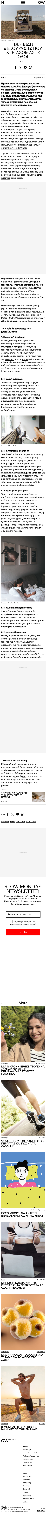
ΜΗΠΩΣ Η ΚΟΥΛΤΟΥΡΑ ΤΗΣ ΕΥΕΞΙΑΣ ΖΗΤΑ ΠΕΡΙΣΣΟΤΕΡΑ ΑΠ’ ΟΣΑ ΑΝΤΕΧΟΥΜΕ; (22, 1285)
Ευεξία (3, 1279)
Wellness (23, 62)
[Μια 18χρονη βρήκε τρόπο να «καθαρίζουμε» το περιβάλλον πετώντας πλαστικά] (23, 1034)
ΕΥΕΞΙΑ (12, 821)
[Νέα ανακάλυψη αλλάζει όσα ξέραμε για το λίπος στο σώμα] (23, 1322)
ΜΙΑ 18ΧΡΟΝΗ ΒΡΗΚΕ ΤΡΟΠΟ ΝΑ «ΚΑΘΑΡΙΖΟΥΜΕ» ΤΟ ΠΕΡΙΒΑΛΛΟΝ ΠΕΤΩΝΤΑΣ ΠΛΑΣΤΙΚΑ (23, 1070)
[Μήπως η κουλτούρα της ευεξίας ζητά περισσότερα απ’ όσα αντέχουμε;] (23, 1250)
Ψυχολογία (27, 1476)
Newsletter (27, 1462)
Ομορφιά (26, 1489)
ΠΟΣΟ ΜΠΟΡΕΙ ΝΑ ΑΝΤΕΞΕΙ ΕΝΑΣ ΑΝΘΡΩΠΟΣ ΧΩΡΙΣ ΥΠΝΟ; (22, 1214)
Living (25, 1492)
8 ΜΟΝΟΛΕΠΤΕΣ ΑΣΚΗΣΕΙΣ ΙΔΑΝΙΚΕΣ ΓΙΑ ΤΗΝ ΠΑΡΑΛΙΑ (19, 1428)
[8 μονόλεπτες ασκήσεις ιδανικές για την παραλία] (23, 1394)
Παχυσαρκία (5, 1351)
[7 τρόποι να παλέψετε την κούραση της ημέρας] (38, 797)
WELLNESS (5, 821)
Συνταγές (27, 1486)
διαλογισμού (11, 783)
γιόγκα (25, 359)
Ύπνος (3, 1210)
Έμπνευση (27, 1495)
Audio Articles (28, 1499)
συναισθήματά (8, 621)
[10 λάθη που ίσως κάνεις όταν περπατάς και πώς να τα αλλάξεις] (23, 1108)
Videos (25, 1502)
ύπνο (32, 175)
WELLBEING (20, 821)
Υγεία (25, 1473)
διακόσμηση (30, 516)
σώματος (9, 359)
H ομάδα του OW (30, 1453)
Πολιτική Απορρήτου (31, 1456)
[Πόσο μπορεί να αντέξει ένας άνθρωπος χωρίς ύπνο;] (23, 1180)
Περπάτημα (4, 1138)
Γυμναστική (4, 1424)
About (25, 1446)
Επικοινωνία (27, 1466)
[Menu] (23, 2)
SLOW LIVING (31, 821)
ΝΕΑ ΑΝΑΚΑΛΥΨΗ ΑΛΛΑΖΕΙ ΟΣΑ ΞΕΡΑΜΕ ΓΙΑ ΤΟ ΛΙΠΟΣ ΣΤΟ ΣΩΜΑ (22, 1357)
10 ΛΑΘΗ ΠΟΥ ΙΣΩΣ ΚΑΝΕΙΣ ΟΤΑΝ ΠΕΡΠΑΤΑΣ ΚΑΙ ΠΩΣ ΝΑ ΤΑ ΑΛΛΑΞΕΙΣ (23, 1144)
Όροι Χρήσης (28, 1459)
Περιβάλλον (4, 1063)
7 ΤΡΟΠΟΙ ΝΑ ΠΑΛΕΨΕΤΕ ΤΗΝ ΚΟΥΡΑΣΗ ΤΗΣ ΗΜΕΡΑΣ (14, 795)
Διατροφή (27, 1483)
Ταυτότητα (27, 1449)
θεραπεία (5, 312)
